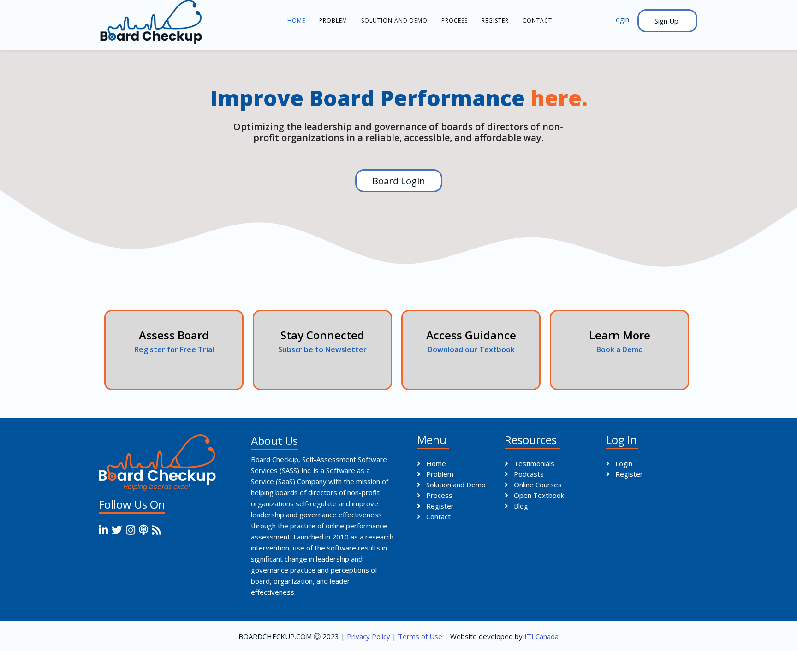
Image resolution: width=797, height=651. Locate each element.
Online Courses (537, 484)
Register (495, 20)
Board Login (398, 180)
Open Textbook (538, 495)
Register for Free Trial (174, 349)
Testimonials (533, 463)
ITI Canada (541, 636)
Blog (520, 505)
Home (296, 20)
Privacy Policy (368, 636)
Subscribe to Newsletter (322, 349)
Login (622, 463)
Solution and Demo (394, 20)
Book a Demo (619, 349)
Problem (333, 20)
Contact (537, 20)
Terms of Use (420, 636)
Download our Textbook (471, 349)
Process (454, 20)
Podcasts (528, 474)
